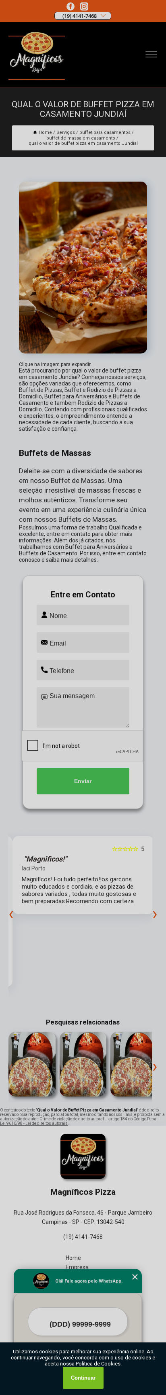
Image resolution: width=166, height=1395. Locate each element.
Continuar (83, 1378)
